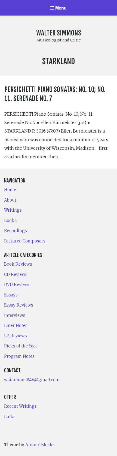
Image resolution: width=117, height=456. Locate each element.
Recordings (15, 230)
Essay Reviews (18, 305)
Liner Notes (15, 325)
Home (10, 189)
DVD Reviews (17, 284)
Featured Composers (24, 241)
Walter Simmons (58, 33)
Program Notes (19, 356)
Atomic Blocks (40, 444)
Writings (13, 210)
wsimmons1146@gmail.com (32, 379)
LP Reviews (15, 335)
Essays (11, 295)
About (10, 200)
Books (10, 220)
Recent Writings (20, 406)
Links (10, 416)
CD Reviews (15, 274)
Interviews (14, 315)
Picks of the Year (20, 346)
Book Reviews (18, 264)
